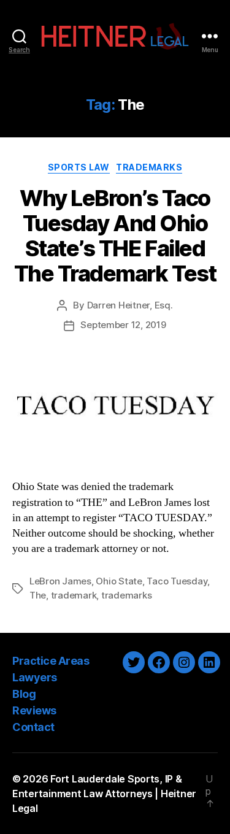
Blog (24, 693)
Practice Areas (50, 660)
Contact (33, 727)
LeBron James (60, 581)
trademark (74, 595)
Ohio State (119, 581)
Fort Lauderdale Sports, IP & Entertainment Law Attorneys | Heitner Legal (104, 793)
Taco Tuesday (177, 581)
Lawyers (34, 677)
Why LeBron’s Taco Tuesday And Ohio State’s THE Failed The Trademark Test (115, 236)
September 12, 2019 (123, 325)
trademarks (126, 595)
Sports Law (79, 167)
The (37, 595)
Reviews (34, 710)
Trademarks (149, 167)
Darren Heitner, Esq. (130, 305)
